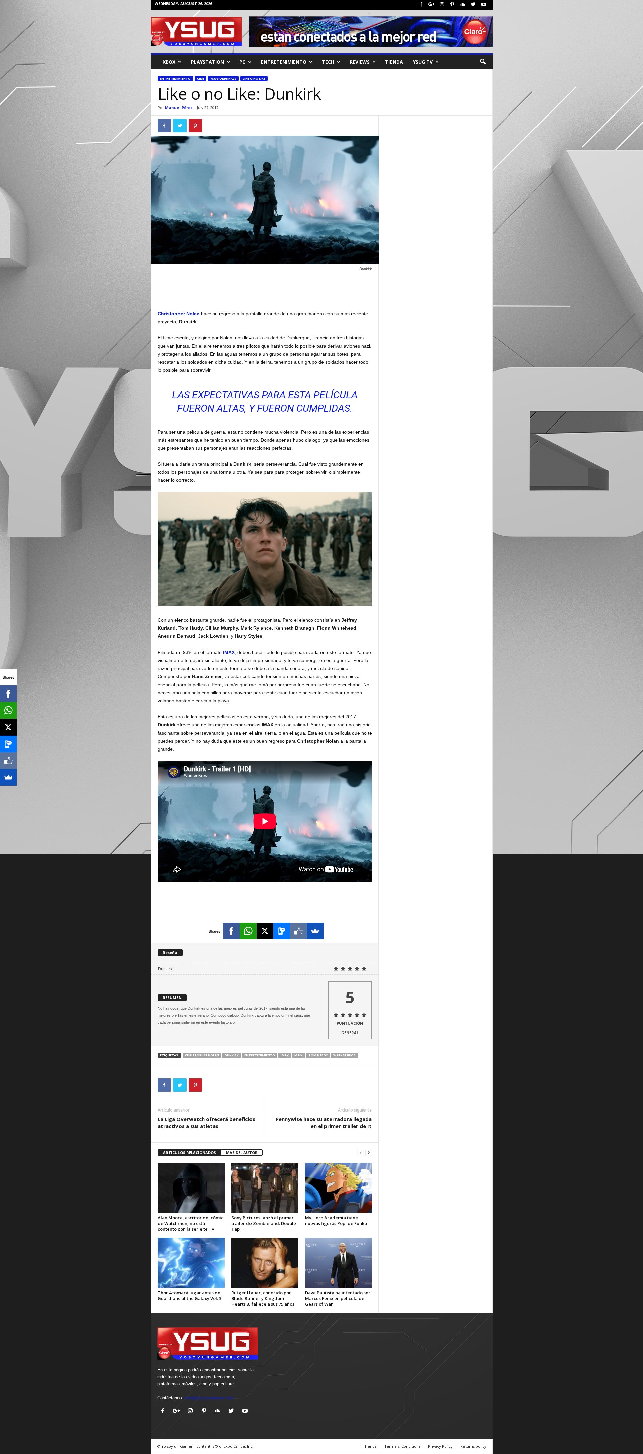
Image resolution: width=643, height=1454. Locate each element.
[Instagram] (442, 5)
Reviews (360, 62)
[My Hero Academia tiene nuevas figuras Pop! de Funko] (338, 1188)
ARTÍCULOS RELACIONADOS (189, 1152)
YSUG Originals (223, 78)
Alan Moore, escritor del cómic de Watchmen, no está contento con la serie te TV (190, 1223)
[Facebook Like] (298, 931)
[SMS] (281, 931)
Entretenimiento (175, 78)
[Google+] (432, 5)
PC (242, 62)
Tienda (394, 62)
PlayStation (207, 62)
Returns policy (473, 1446)
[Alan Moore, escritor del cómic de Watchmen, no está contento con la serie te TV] (191, 1188)
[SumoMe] (315, 931)
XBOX (169, 62)
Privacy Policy (440, 1446)
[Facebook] (421, 5)
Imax (285, 1055)
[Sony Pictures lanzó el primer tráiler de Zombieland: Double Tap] (264, 1188)
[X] (265, 931)
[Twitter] (473, 5)
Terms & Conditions (402, 1446)
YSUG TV (423, 62)
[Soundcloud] (463, 5)
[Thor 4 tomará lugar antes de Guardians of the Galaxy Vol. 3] (191, 1263)
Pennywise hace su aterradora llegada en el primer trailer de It (324, 1122)
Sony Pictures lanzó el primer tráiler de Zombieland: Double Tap (263, 1223)
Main (298, 1055)
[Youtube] (484, 5)
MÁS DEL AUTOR (242, 1152)
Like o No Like (254, 78)
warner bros (344, 1055)
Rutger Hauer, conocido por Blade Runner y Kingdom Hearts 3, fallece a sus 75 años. (263, 1298)
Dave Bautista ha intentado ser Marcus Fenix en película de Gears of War (337, 1298)
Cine (200, 78)
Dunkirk (232, 1055)
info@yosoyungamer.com (209, 1397)
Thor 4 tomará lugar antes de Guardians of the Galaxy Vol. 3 (189, 1295)
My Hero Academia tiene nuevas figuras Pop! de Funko (336, 1220)
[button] (482, 62)
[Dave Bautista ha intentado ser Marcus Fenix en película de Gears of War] (338, 1263)
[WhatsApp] (248, 931)
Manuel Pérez (179, 107)
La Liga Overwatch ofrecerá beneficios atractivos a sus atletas (206, 1122)
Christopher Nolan (202, 1055)
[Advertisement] (265, 292)
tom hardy (318, 1055)
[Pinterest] (452, 5)
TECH (328, 62)
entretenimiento (283, 62)
